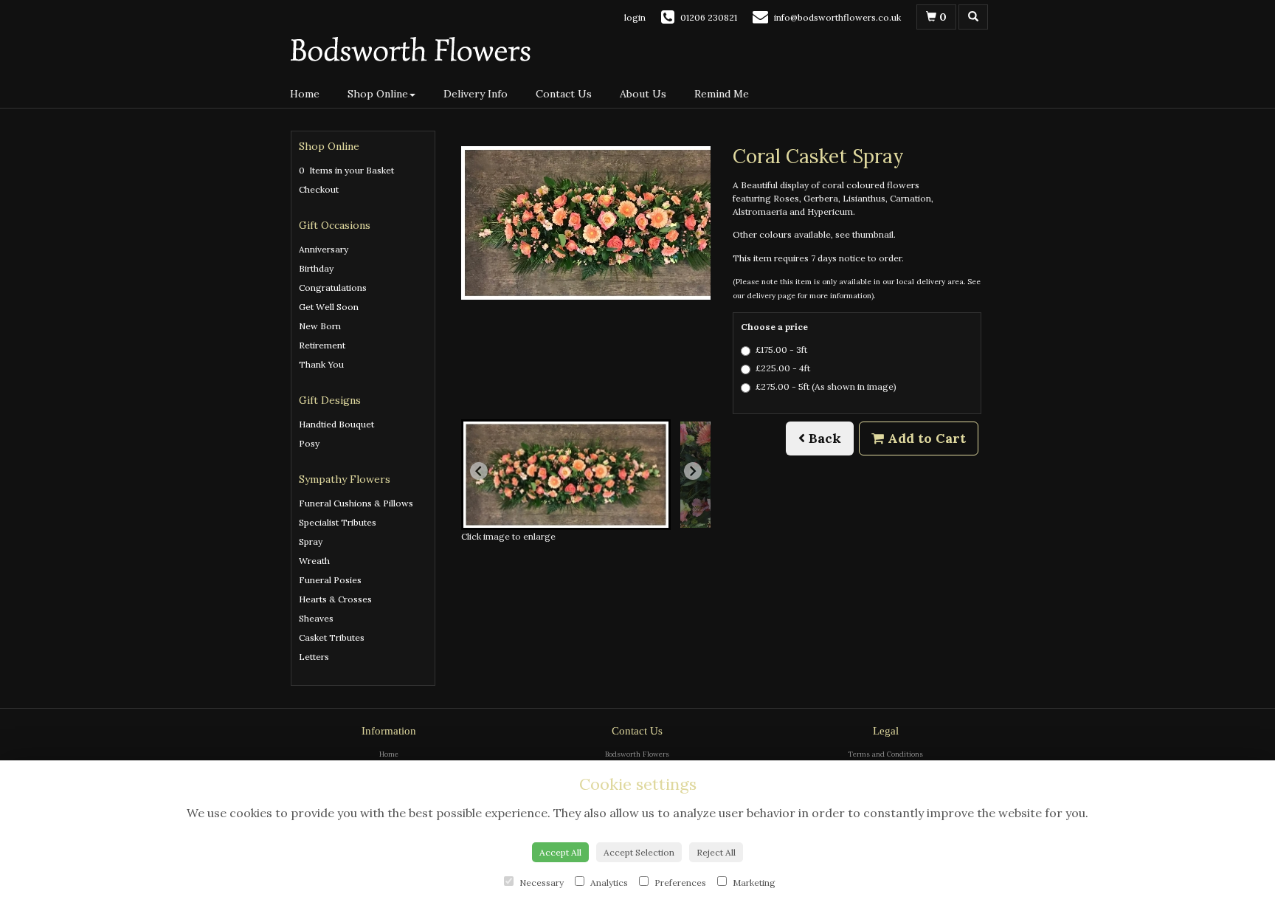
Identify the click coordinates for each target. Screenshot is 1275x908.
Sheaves (316, 618)
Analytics (608, 882)
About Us (643, 93)
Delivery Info (475, 93)
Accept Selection (639, 852)
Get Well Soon (329, 306)
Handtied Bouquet (336, 424)
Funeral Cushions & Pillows (356, 503)
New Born (320, 325)
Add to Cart (925, 438)
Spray (310, 541)
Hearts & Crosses (335, 599)
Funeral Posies (330, 579)
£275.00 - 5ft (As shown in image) (826, 386)
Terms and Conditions (886, 754)
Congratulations (333, 287)
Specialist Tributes (337, 522)
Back (823, 438)
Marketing (752, 882)
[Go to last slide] (479, 471)
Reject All (716, 852)
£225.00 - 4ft (783, 368)
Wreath (314, 560)
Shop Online (378, 93)
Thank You (321, 364)
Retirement (322, 345)
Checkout (319, 189)
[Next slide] (693, 471)
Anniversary (323, 249)
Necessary (540, 882)
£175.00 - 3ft (781, 349)
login (635, 17)
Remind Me (721, 93)
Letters (314, 656)
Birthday (316, 268)
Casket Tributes (331, 637)
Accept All (560, 852)
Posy (309, 443)
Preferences (679, 882)
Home (304, 93)
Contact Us (564, 93)
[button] (566, 474)
